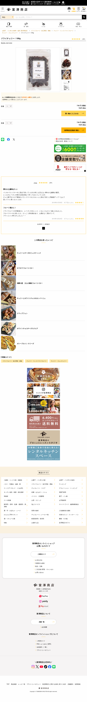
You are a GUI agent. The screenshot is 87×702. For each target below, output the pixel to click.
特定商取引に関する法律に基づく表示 (54, 684)
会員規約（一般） (42, 647)
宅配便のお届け (40, 563)
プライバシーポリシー (44, 650)
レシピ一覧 (21, 684)
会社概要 (44, 627)
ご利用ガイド (41, 641)
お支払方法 (38, 560)
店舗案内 (70, 684)
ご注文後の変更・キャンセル (44, 569)
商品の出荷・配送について (64, 141)
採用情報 (77, 684)
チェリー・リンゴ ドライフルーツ (63, 30)
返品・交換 (38, 566)
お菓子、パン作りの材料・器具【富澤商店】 (15, 30)
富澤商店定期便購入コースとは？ (67, 139)
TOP (8, 684)
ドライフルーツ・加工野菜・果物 (40, 30)
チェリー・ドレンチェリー (10, 33)
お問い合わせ (39, 572)
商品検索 (14, 684)
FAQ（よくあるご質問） (44, 644)
